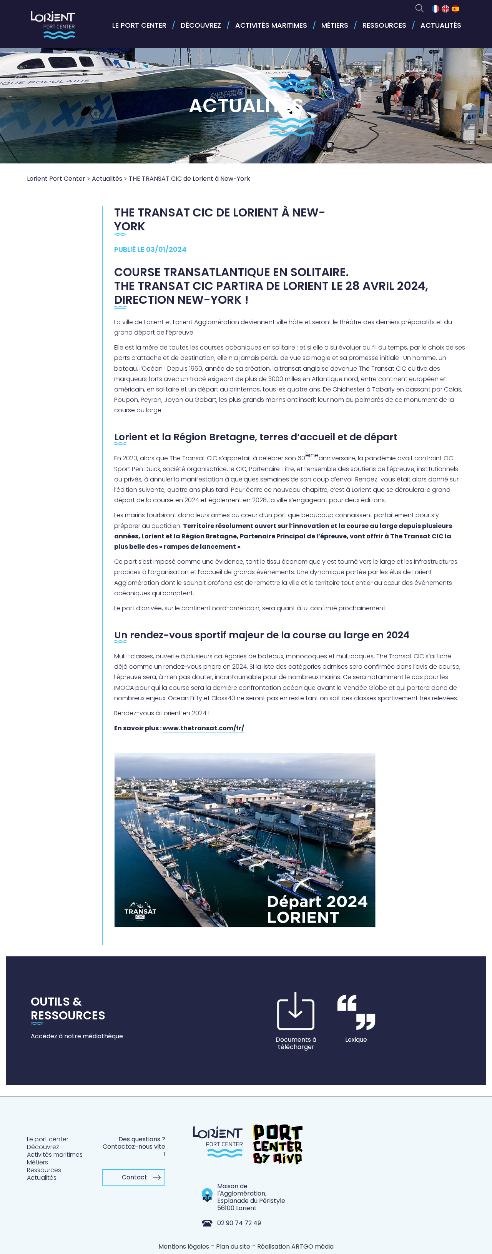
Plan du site (233, 1246)
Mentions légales (183, 1246)
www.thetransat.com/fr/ (203, 728)
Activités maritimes (271, 25)
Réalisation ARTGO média (295, 1246)
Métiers (334, 25)
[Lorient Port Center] (53, 28)
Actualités (441, 25)
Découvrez (201, 25)
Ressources (384, 25)
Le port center (139, 25)
